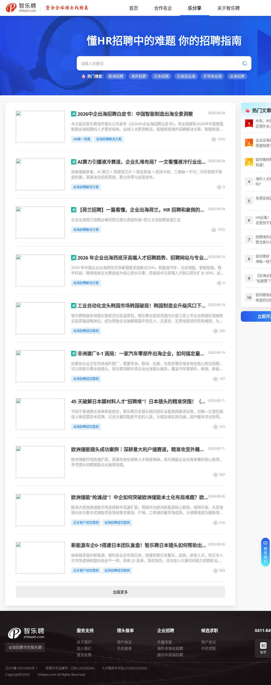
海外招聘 (138, 76)
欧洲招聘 (116, 76)
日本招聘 (161, 76)
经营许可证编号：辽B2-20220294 (70, 668)
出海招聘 (237, 76)
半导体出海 (212, 76)
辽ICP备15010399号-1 (21, 668)
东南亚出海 (186, 76)
